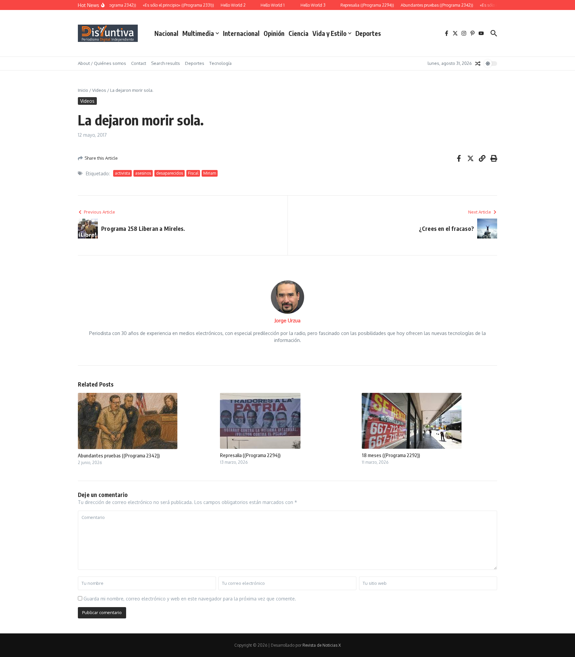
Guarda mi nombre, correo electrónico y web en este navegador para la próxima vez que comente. (190, 598)
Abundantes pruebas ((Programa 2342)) (119, 455)
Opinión (274, 33)
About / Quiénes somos (102, 63)
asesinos (143, 173)
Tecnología (220, 63)
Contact (138, 63)
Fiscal (193, 173)
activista (122, 173)
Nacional (166, 33)
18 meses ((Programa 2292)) (391, 455)
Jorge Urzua (287, 320)
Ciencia (298, 33)
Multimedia (198, 33)
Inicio (83, 90)
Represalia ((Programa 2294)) (250, 455)
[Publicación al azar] (477, 63)
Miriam (209, 173)
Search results (165, 63)
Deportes (368, 33)
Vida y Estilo (329, 33)
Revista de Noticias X (321, 645)
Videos (99, 90)
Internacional (241, 33)
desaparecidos (169, 173)
